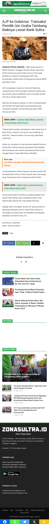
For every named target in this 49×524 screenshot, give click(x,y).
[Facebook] (22, 262)
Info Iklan (5, 510)
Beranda (5, 16)
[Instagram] (27, 262)
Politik (11, 233)
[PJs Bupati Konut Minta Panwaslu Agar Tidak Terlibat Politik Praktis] (8, 292)
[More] (43, 243)
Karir (11, 510)
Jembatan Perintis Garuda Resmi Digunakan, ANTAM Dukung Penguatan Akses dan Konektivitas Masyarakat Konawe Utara (30, 398)
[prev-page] (3, 314)
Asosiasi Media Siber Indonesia (14, 467)
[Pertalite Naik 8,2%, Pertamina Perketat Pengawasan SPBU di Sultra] (24, 368)
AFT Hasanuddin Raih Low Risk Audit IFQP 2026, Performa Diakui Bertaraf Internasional (29, 410)
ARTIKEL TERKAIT (10, 273)
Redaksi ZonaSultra (24, 257)
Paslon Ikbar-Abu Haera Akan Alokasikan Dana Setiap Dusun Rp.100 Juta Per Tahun (28, 281)
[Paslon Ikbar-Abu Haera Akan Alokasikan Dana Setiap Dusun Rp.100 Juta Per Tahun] (8, 281)
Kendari (19, 16)
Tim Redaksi (19, 510)
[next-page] (7, 314)
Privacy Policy (24, 513)
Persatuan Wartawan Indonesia (14, 464)
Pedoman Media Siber (38, 510)
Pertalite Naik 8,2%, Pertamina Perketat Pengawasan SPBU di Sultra (22, 375)
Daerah (12, 16)
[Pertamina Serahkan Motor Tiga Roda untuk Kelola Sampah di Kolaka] (6, 388)
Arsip (27, 510)
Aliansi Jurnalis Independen (12, 462)
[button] (4, 11)
